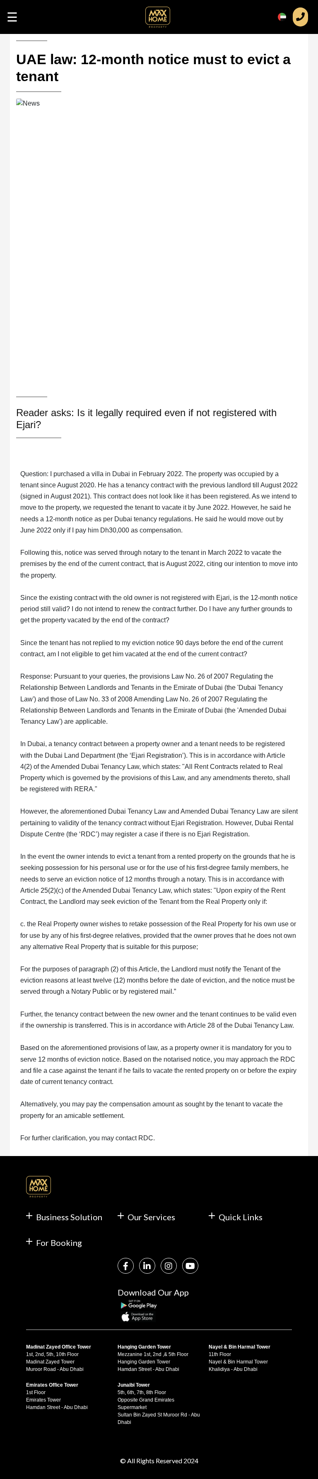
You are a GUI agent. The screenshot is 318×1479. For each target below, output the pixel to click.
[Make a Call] (300, 16)
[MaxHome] (157, 20)
